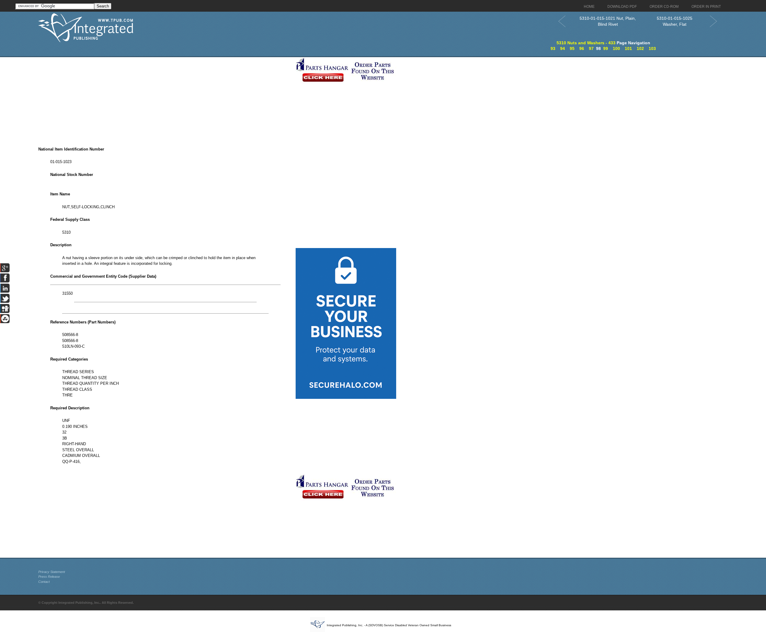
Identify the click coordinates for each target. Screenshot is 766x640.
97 (591, 48)
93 (553, 48)
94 (562, 48)
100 (616, 48)
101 (628, 48)
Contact (44, 581)
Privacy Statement (51, 572)
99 (605, 48)
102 (640, 48)
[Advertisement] (165, 99)
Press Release (49, 576)
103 (652, 48)
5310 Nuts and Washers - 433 (586, 42)
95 (572, 48)
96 (581, 48)
